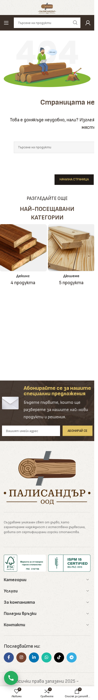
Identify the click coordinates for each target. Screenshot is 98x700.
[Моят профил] (88, 23)
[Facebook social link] (9, 657)
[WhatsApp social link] (46, 657)
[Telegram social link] (72, 657)
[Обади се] (11, 678)
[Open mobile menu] (6, 23)
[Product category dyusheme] (71, 256)
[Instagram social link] (21, 657)
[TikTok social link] (59, 657)
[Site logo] (47, 7)
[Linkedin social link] (34, 657)
